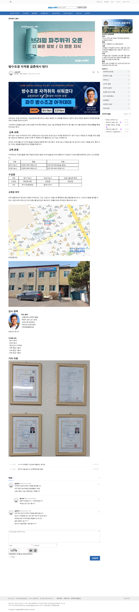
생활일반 (111, 50)
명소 (109, 55)
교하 (108, 57)
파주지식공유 (107, 88)
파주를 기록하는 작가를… (113, 125)
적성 (103, 59)
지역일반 (105, 55)
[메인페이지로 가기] (11, 2)
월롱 (124, 57)
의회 (109, 65)
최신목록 (25, 13)
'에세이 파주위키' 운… (112, 120)
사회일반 (105, 48)
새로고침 (35, 551)
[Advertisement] (54, 577)
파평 (118, 59)
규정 (106, 63)
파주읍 (114, 59)
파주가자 (78, 13)
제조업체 (120, 38)
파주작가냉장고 (68, 13)
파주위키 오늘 (107, 76)
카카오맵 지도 (12, 257)
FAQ (112, 2)
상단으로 (127, 598)
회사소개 (11, 598)
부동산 (110, 40)
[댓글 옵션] (99, 484)
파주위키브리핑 (108, 71)
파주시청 (114, 65)
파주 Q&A (106, 108)
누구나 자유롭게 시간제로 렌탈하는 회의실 (31, 464)
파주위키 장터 (107, 104)
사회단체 (105, 50)
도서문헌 (116, 44)
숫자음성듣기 (31, 551)
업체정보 (126, 38)
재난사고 (126, 50)
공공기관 (127, 63)
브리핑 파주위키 (15, 13)
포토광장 (106, 100)
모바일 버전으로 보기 (46, 598)
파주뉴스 (106, 80)
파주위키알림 (106, 114)
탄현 (110, 59)
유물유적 (109, 44)
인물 (121, 48)
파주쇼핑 (109, 38)
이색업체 (105, 40)
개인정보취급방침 (21, 598)
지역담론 (111, 48)
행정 (103, 63)
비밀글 (12, 557)
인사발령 (111, 63)
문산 (115, 57)
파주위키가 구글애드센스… (114, 131)
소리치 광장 (107, 84)
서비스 (104, 38)
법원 (118, 57)
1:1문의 (117, 2)
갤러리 (121, 44)
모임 (125, 48)
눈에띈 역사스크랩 (109, 92)
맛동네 (115, 38)
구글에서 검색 (81, 7)
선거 (116, 63)
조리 (106, 59)
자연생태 (114, 55)
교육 (128, 48)
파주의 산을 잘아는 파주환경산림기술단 (30, 469)
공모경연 (105, 52)
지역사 (104, 44)
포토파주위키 (56, 13)
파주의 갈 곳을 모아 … (112, 129)
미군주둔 (117, 48)
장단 (128, 57)
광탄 (105, 57)
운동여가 (120, 50)
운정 (121, 57)
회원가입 (99, 2)
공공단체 (105, 65)
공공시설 (121, 63)
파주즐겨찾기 (45, 13)
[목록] (93, 72)
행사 (115, 50)
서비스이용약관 (33, 598)
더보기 (126, 114)
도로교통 (120, 55)
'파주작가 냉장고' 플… (112, 122)
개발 (125, 55)
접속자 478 (126, 2)
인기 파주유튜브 (108, 96)
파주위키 (87, 13)
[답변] (98, 72)
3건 (17, 74)
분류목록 (34, 13)
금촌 (111, 57)
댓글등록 (95, 558)
